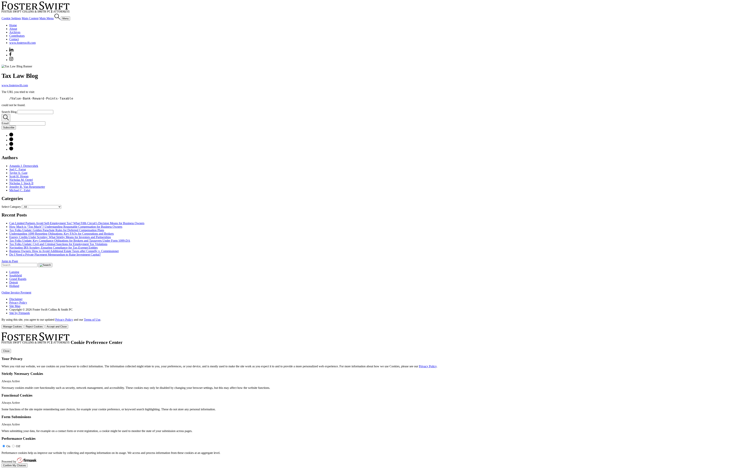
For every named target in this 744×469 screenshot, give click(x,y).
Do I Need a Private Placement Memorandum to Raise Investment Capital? (55, 254)
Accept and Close (57, 326)
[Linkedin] (11, 50)
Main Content (30, 18)
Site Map (14, 306)
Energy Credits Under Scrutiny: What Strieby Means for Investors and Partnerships (60, 237)
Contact (14, 39)
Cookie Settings (11, 18)
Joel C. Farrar (17, 169)
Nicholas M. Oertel (21, 179)
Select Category (11, 206)
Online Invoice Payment (16, 292)
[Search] (57, 18)
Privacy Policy (18, 302)
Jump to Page (10, 261)
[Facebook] (10, 55)
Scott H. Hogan (18, 176)
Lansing (14, 272)
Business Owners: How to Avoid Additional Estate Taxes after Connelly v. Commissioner (64, 251)
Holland (14, 286)
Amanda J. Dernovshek (23, 166)
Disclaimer (15, 299)
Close (6, 351)
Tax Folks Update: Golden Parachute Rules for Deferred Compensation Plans (56, 230)
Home (13, 25)
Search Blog (9, 111)
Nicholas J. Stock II (21, 183)
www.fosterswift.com (22, 42)
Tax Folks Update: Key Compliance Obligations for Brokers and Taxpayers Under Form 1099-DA (69, 240)
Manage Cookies (12, 326)
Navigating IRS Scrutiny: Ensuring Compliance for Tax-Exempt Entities (53, 247)
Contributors (17, 35)
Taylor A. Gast (18, 172)
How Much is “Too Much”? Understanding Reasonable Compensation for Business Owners (65, 226)
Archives (14, 32)
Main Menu (46, 18)
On (8, 446)
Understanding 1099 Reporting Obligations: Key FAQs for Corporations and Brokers (61, 233)
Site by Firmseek (19, 313)
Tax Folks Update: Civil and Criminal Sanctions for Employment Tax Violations (58, 244)
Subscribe (8, 127)
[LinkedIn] (11, 135)
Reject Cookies (34, 326)
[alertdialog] (372, 399)
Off (18, 446)
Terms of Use (92, 319)
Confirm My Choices (14, 465)
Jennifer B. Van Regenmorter (27, 186)
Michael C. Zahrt (19, 190)
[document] (372, 399)
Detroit (13, 282)
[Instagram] (11, 59)
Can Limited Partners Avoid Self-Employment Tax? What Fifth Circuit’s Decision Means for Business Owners (76, 223)
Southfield (15, 275)
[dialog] (372, 323)
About (13, 28)
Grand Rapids (17, 279)
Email (5, 123)
